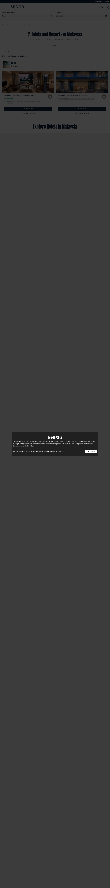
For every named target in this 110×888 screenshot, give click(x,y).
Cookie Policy (29, 446)
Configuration (79, 444)
